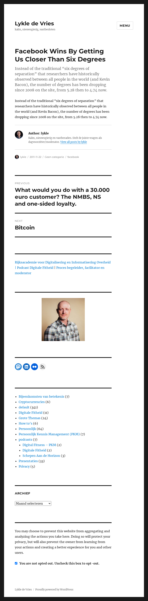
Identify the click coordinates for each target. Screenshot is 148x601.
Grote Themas (29, 418)
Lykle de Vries (34, 23)
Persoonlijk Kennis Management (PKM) (49, 434)
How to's (25, 423)
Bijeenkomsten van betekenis (41, 396)
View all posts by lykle (73, 142)
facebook (73, 156)
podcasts (25, 439)
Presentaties (28, 461)
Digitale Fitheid (30, 413)
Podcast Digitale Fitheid (35, 268)
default (24, 407)
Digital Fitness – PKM (39, 445)
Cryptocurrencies (32, 402)
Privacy (24, 466)
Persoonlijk (27, 429)
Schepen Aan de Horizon (41, 456)
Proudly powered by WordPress (54, 589)
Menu (125, 25)
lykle (23, 156)
